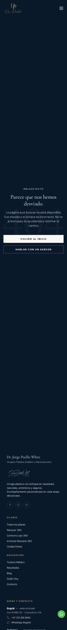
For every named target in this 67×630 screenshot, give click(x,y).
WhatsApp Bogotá (21, 622)
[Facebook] (10, 505)
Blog (9, 573)
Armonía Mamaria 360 (19, 541)
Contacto (12, 584)
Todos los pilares (16, 524)
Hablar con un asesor (33, 249)
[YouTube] (26, 505)
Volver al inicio (33, 239)
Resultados (13, 567)
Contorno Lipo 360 (17, 535)
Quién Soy (12, 578)
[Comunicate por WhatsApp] (61, 614)
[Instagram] (18, 505)
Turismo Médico (16, 562)
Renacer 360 (14, 530)
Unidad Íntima (14, 546)
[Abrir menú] (61, 8)
